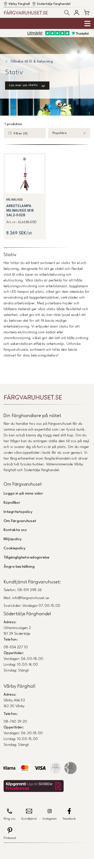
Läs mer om (23, 85)
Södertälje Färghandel (53, 4)
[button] (66, 12)
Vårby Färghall (19, 4)
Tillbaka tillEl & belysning (31, 62)
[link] (25, 196)
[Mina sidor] (76, 12)
